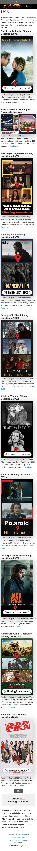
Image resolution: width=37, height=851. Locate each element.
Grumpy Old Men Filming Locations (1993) (14, 316)
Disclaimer (25, 834)
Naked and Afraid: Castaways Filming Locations (17, 635)
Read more (26, 102)
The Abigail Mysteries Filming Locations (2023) (17, 154)
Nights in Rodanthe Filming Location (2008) (16, 32)
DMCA (18, 834)
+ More (18, 791)
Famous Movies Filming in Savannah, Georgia (15, 111)
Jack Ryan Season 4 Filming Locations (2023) (16, 556)
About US (11, 834)
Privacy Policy (15, 837)
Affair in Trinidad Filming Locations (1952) (14, 397)
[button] (27, 6)
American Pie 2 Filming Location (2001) (13, 716)
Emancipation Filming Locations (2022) (13, 235)
